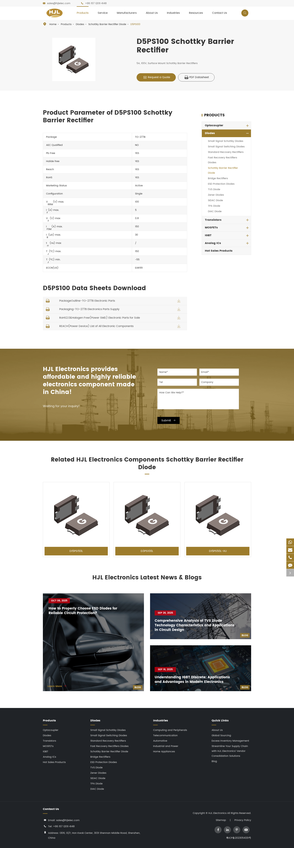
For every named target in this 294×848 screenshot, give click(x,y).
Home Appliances (164, 752)
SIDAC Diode (215, 200)
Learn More (57, 686)
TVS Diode (214, 189)
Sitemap (221, 820)
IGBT (208, 235)
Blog (137, 687)
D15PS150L (76, 551)
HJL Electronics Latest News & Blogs (147, 577)
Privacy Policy (242, 820)
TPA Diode (214, 206)
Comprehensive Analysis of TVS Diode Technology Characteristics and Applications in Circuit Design (194, 625)
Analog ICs (213, 243)
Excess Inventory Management (230, 741)
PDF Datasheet (197, 77)
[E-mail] (290, 550)
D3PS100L (147, 551)
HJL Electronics (217, 813)
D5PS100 (135, 24)
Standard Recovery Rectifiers (225, 152)
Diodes (80, 24)
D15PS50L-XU (218, 551)
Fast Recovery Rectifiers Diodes (222, 160)
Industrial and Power (165, 746)
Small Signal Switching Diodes (226, 147)
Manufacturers (127, 13)
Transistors (213, 220)
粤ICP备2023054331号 (238, 838)
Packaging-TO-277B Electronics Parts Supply (89, 309)
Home (53, 24)
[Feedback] (290, 565)
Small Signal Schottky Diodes (225, 141)
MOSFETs (211, 227)
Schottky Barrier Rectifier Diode (107, 24)
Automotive (160, 741)
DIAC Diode (215, 211)
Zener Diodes (216, 195)
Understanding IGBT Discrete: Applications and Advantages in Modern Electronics (192, 679)
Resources (196, 13)
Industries (173, 13)
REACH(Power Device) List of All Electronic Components (96, 326)
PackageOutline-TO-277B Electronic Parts (87, 301)
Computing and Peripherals (170, 730)
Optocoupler (214, 125)
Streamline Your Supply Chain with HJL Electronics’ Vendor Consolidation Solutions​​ (230, 751)
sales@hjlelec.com (58, 3)
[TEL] (290, 557)
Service (103, 13)
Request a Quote (156, 77)
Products (83, 13)
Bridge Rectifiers (218, 178)
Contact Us (219, 13)
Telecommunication (165, 735)
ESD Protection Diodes (221, 184)
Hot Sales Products (218, 251)
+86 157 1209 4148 (96, 3)
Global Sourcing (221, 735)
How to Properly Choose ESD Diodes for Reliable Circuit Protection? (83, 610)
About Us (152, 13)
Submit (168, 420)
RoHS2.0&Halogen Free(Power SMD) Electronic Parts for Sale (99, 318)
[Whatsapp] (290, 542)
